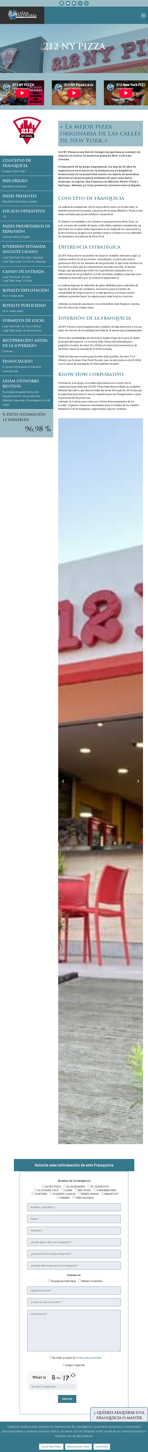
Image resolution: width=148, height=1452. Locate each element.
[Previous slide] (63, 781)
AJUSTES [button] (102, 1446)
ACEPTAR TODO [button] (51, 1446)
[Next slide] (138, 781)
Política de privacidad (88, 1357)
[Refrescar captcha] (73, 1375)
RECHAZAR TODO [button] (78, 1446)
